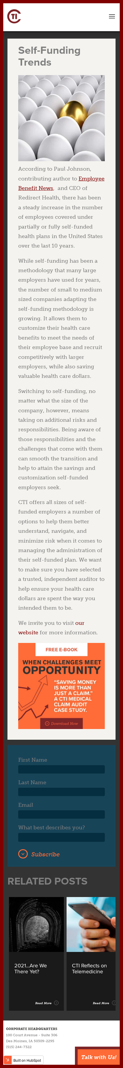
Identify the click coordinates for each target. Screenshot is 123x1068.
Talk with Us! (98, 1057)
